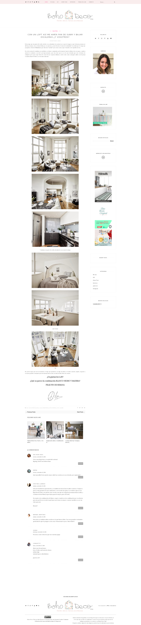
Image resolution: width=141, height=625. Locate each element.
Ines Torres (54, 40)
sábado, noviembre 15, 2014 (39, 486)
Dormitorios (46, 407)
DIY (58, 2)
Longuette (37, 543)
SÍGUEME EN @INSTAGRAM (70, 596)
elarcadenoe (113, 605)
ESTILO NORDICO (52, 407)
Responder (81, 463)
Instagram (95, 288)
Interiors (72, 2)
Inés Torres (40, 619)
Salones (61, 407)
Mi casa (52, 2)
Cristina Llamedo (39, 483)
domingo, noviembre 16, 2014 (39, 532)
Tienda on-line (82, 2)
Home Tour (64, 2)
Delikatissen (38, 47)
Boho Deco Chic (102, 621)
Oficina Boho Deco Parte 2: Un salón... (35, 441)
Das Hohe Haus (38, 454)
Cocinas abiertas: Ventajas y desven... (72, 441)
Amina (35, 470)
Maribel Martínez (39, 514)
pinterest (95, 286)
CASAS (40, 407)
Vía (55, 368)
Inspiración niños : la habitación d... (54, 441)
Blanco (37, 407)
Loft (58, 407)
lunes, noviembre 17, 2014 (39, 545)
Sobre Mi (91, 2)
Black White (55, 31)
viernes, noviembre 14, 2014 (39, 457)
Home (46, 2)
